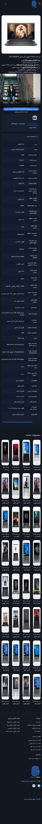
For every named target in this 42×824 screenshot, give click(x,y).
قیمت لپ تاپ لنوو (35, 747)
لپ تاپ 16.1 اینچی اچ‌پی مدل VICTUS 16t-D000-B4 (26, 636)
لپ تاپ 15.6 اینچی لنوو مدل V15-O (26, 569)
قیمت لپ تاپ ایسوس (34, 740)
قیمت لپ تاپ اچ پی (34, 743)
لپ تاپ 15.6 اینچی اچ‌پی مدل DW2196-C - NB (5, 502)
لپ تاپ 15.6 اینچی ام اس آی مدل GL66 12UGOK (26, 602)
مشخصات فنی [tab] (33, 124)
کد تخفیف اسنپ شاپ (34, 758)
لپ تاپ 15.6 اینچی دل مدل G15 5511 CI (36, 535)
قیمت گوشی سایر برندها (12, 731)
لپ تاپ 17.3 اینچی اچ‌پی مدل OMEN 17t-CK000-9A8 (36, 636)
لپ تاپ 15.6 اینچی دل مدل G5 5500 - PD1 (15, 535)
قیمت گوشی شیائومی (13, 728)
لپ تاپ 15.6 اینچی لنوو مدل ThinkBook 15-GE (36, 569)
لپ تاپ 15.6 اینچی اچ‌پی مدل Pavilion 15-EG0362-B (15, 703)
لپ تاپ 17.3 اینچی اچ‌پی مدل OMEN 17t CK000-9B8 (15, 636)
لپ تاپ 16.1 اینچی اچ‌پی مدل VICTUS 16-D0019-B (5, 703)
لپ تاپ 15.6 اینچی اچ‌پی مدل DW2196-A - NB (36, 502)
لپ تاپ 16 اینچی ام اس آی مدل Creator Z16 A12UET (15, 602)
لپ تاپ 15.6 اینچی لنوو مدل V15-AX (36, 669)
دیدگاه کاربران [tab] (33, 128)
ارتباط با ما (37, 731)
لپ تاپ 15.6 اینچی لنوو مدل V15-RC (36, 703)
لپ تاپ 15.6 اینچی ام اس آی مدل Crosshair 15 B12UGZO (36, 602)
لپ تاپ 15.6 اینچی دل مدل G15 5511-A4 (26, 535)
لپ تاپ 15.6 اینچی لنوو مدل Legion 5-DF (26, 468)
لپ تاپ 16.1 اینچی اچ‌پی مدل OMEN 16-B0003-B (5, 602)
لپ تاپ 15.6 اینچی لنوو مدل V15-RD (26, 669)
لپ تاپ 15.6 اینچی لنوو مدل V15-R (5, 535)
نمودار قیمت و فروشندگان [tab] (18, 124)
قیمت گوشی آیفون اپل (13, 725)
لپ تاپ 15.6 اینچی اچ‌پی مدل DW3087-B (15, 502)
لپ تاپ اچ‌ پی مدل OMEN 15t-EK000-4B (5, 468)
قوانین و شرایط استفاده (34, 725)
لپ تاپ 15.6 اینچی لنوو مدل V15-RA (15, 669)
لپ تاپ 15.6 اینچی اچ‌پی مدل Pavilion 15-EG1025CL (36, 468)
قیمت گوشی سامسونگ (13, 722)
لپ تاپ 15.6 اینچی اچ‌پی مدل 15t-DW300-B (26, 502)
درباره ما (38, 722)
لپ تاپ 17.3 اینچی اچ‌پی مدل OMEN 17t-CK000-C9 (5, 569)
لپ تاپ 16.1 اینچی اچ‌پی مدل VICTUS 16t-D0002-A (26, 703)
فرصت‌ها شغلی (36, 728)
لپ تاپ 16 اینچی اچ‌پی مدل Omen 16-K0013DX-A (15, 569)
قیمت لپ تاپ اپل (35, 750)
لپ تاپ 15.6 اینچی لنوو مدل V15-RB (5, 669)
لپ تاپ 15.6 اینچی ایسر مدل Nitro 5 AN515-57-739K (15, 468)
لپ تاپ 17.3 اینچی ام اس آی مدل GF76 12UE (5, 636)
